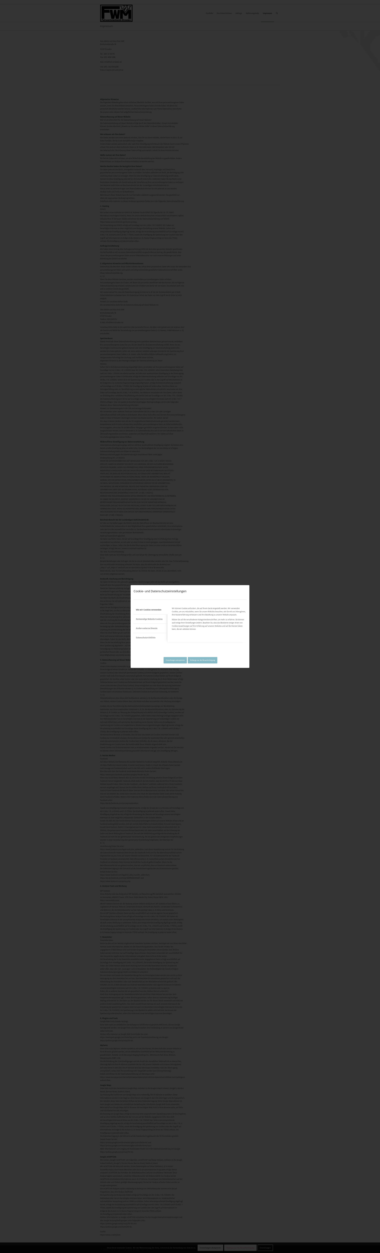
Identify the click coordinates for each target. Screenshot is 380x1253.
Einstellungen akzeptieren (175, 660)
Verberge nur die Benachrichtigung (202, 660)
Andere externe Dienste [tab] (146, 628)
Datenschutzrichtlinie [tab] (145, 637)
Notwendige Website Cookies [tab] (149, 619)
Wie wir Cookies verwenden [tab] (148, 609)
